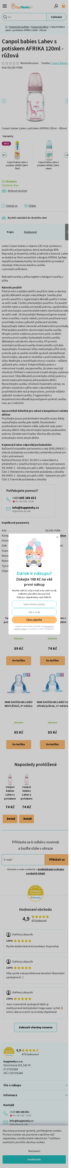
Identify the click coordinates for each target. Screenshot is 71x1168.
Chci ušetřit (34, 620)
